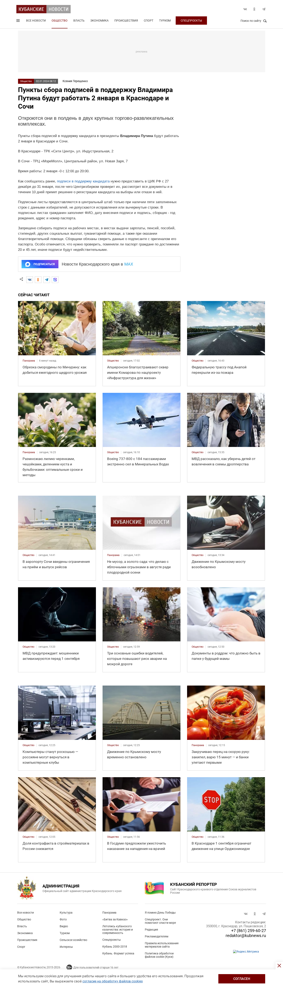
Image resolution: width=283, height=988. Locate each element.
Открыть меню (18, 21)
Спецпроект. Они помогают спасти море (160, 921)
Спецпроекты (191, 20)
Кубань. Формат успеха (118, 953)
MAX (128, 264)
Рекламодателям (156, 936)
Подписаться (44, 264)
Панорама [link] (29, 360)
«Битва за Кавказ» (115, 919)
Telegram (264, 9)
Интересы (66, 946)
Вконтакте (245, 9)
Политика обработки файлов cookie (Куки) (159, 955)
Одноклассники (254, 9)
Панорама (109, 912)
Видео (64, 926)
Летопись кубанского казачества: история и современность (117, 930)
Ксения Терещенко (75, 81)
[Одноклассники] (38, 279)
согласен (241, 979)
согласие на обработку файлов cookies (112, 981)
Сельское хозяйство (73, 940)
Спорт (148, 20)
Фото (63, 919)
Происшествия (126, 20)
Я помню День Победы (160, 912)
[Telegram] (46, 279)
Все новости (36, 20)
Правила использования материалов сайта (162, 945)
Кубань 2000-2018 (114, 946)
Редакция (151, 929)
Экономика (99, 20)
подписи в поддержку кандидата (83, 181)
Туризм (165, 20)
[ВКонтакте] (29, 279)
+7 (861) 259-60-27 (248, 930)
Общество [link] (113, 360)
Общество (60, 20)
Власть (79, 20)
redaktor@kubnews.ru (246, 935)
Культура (66, 912)
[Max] (55, 279)
